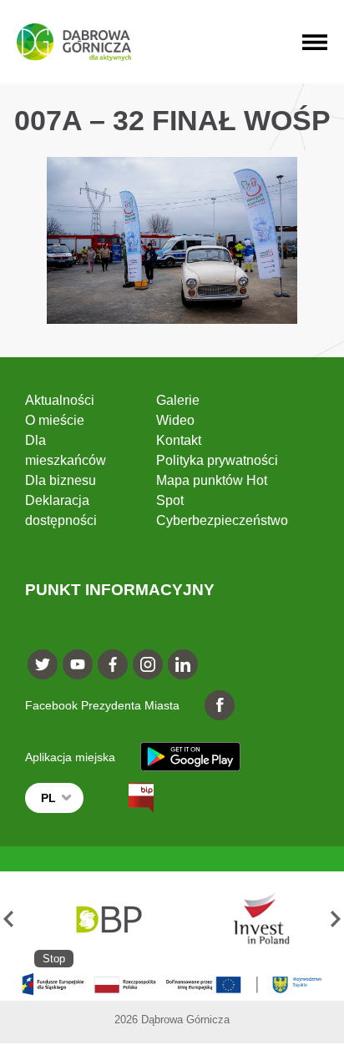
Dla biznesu (60, 480)
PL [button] (48, 798)
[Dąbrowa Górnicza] (74, 42)
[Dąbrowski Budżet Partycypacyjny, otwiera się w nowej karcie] (107, 919)
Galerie (178, 400)
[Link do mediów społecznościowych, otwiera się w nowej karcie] (42, 664)
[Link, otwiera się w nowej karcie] (126, 798)
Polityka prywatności (217, 460)
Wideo (175, 420)
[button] (8, 919)
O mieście (54, 420)
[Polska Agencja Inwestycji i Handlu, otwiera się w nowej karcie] (253, 919)
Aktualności (59, 400)
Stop (54, 958)
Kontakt (178, 440)
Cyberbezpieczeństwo (222, 520)
